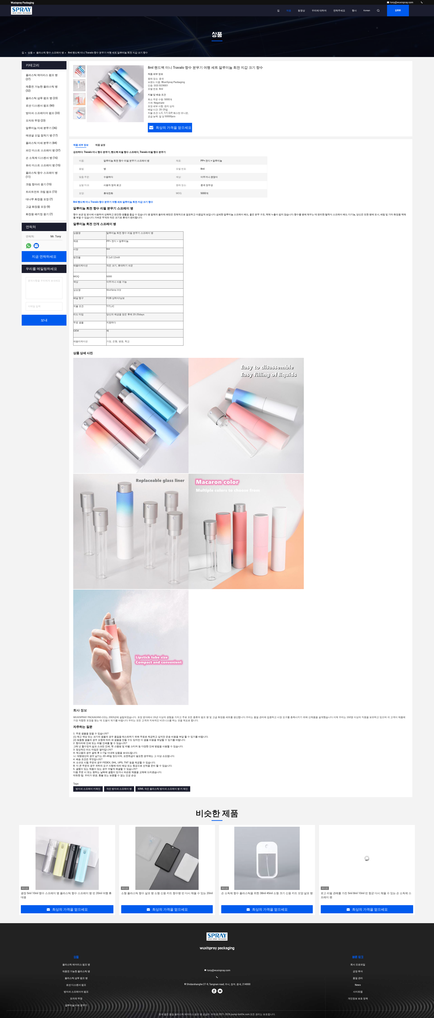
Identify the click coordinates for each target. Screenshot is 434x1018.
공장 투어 (358, 971)
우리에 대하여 (319, 10)
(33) (43, 113)
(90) (40, 105)
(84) (41, 143)
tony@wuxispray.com (402, 2)
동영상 (301, 10)
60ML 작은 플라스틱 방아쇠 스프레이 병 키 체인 (163, 788)
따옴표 (398, 10)
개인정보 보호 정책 (358, 998)
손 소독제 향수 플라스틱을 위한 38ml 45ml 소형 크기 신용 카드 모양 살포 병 (167, 893)
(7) (39, 199)
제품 (288, 10)
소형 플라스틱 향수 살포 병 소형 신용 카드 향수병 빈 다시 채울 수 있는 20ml (67, 893)
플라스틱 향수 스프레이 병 (50, 52)
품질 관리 (358, 978)
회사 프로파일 (357, 964)
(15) (43, 165)
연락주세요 (339, 10)
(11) (42, 174)
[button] (79, 117)
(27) (42, 77)
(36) (41, 128)
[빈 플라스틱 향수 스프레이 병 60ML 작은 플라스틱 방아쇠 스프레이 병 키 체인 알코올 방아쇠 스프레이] (367, 858)
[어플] (28, 245)
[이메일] (36, 245)
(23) (42, 98)
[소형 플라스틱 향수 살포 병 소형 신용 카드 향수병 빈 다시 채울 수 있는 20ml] (67, 858)
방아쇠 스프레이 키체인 (88, 788)
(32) (42, 88)
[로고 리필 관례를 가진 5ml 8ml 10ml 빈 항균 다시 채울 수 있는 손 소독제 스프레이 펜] (267, 858)
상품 (30, 52)
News (358, 985)
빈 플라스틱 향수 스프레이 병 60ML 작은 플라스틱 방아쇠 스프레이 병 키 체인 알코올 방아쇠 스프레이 (366, 895)
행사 (354, 10)
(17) (42, 135)
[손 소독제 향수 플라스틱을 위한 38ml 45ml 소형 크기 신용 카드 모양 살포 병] (167, 858)
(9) (38, 206)
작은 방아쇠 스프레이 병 (119, 788)
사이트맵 (358, 991)
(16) (42, 157)
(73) (41, 191)
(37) (43, 150)
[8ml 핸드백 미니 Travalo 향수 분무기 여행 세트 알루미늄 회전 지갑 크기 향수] (115, 93)
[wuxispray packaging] (421, 2)
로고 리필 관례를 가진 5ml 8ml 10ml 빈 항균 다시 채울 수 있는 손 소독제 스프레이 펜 (266, 895)
